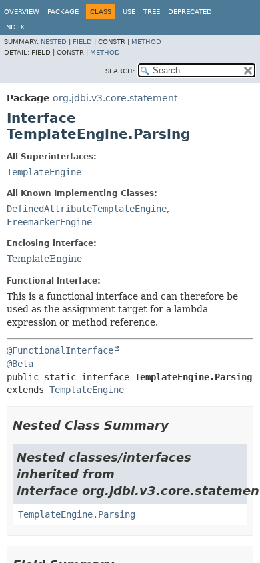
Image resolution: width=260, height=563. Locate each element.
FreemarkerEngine (49, 222)
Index (14, 27)
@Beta (20, 363)
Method (146, 41)
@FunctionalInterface (60, 350)
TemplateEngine (44, 172)
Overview (21, 11)
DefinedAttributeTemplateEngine (87, 208)
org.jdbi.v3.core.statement (115, 98)
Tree (151, 11)
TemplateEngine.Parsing (76, 514)
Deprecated (190, 11)
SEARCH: (120, 71)
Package (63, 11)
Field (82, 41)
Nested (54, 41)
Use (129, 11)
